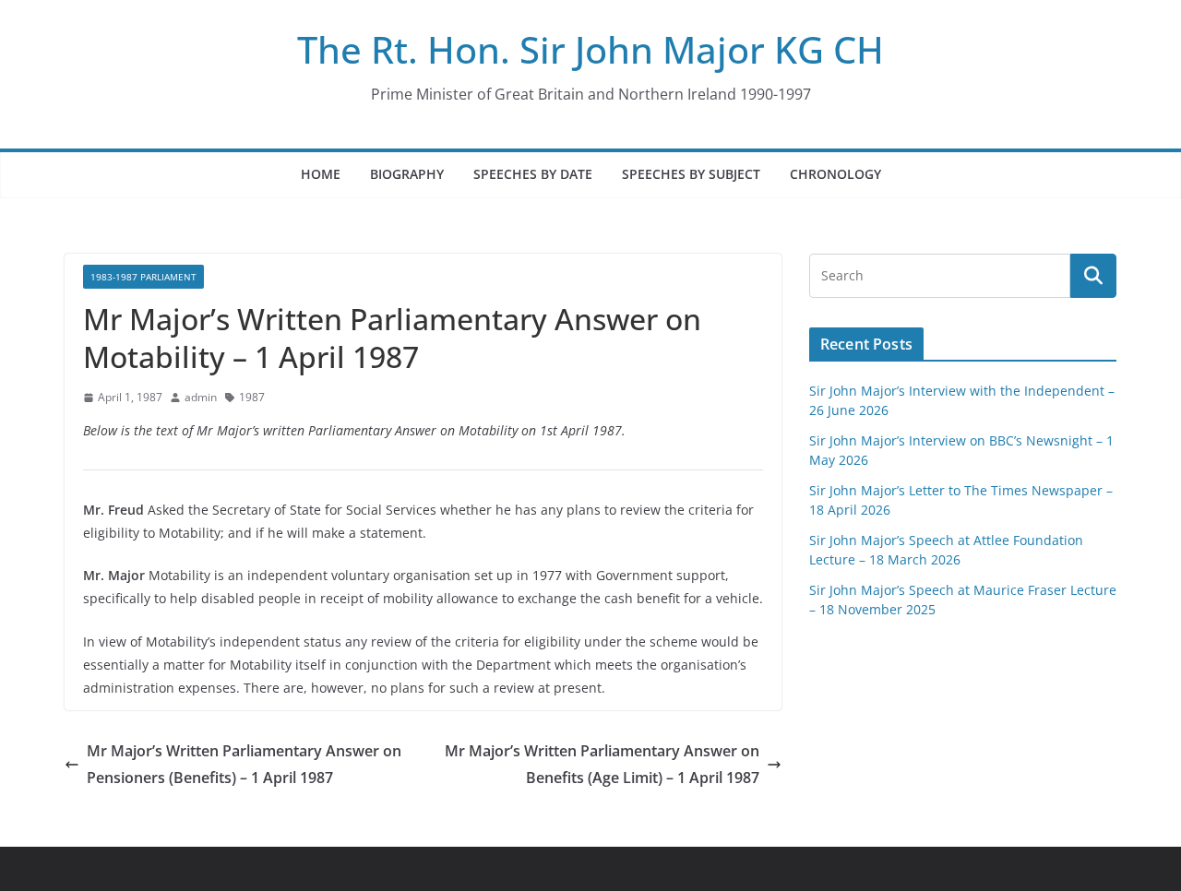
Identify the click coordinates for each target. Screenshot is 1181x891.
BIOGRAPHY (407, 174)
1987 (252, 397)
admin (201, 397)
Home (320, 174)
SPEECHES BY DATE (532, 174)
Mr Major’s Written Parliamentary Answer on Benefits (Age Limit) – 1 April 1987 (602, 764)
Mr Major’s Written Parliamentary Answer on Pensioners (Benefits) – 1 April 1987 (244, 764)
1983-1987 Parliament (143, 276)
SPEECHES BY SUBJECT (691, 174)
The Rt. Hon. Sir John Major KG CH (590, 49)
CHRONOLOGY (835, 174)
